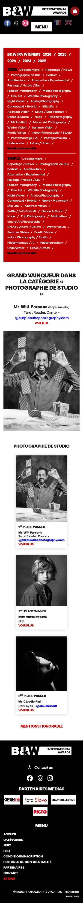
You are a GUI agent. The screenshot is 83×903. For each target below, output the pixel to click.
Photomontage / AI (24, 138)
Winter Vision (16, 127)
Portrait (51, 75)
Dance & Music (18, 117)
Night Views (16, 101)
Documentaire (29, 69)
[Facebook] (32, 778)
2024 (11, 60)
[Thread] (42, 778)
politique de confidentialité (27, 862)
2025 (62, 54)
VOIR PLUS (41, 323)
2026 (47, 54)
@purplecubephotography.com (42, 317)
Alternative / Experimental (50, 80)
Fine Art (16, 96)
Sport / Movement (55, 200)
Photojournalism (55, 138)
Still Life (48, 106)
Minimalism (19, 122)
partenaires (13, 867)
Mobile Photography (57, 90)
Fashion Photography (22, 90)
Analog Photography (44, 101)
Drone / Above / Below (24, 227)
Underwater (15, 143)
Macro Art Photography (49, 122)
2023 (27, 60)
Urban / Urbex (40, 143)
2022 (42, 60)
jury (7, 845)
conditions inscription (23, 856)
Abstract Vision (18, 112)
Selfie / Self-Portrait (49, 112)
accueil (10, 834)
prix (6, 851)
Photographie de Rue (26, 75)
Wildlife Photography (43, 96)
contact (10, 873)
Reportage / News (58, 69)
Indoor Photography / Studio (52, 132)
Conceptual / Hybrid (21, 106)
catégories (13, 840)
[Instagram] (51, 778)
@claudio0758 (46, 706)
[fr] (58, 21)
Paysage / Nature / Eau (23, 85)
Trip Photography (60, 117)
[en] (69, 21)
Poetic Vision (16, 132)
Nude (38, 117)
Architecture (16, 80)
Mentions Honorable (22, 148)
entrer (9, 878)
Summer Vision (42, 127)
